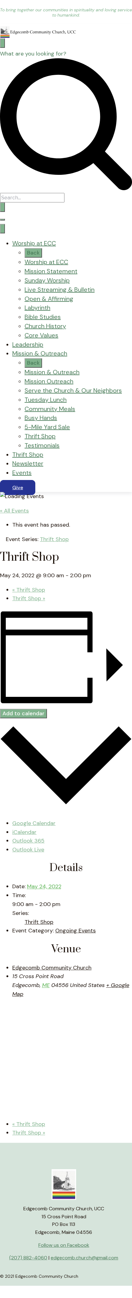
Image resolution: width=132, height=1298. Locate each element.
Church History (45, 326)
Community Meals (50, 409)
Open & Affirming (49, 299)
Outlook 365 (28, 840)
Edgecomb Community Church (51, 967)
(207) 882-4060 (28, 1257)
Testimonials (42, 445)
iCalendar (24, 832)
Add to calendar (23, 713)
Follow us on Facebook (63, 1245)
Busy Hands (41, 418)
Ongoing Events (75, 930)
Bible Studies (43, 317)
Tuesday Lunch (46, 400)
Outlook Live (28, 849)
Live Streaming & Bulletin (60, 290)
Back (33, 252)
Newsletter (27, 463)
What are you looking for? (33, 53)
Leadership (27, 344)
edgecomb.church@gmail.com (84, 1257)
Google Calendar (34, 823)
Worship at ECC (34, 243)
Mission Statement (51, 271)
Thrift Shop (40, 436)
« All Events (14, 510)
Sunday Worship (47, 280)
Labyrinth (37, 308)
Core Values (41, 335)
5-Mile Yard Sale (47, 427)
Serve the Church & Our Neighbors (73, 390)
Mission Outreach (49, 381)
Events (22, 473)
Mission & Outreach (39, 353)
